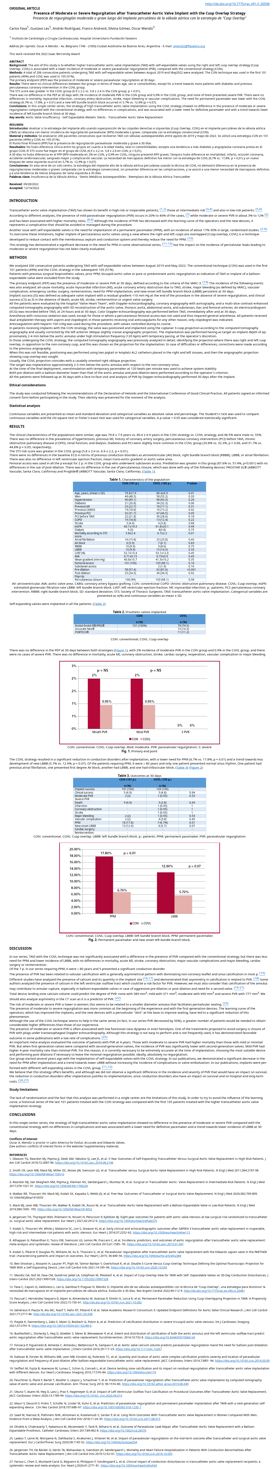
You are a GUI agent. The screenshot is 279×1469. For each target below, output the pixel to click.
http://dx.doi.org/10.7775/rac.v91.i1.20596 (237, 4)
